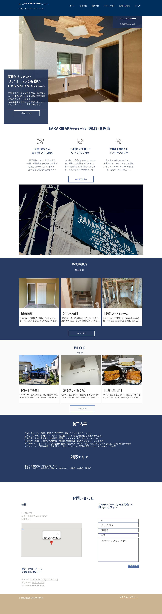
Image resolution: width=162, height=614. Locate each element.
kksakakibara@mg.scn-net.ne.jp (44, 579)
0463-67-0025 (38, 582)
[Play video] (81, 220)
